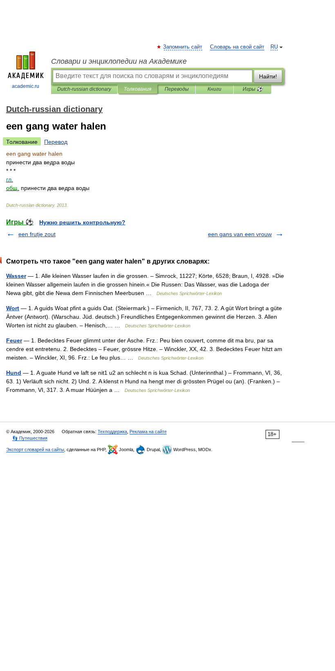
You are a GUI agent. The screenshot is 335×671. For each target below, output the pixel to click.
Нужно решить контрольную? (82, 222)
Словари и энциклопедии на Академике (119, 61)
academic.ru (25, 86)
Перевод (55, 142)
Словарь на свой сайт (237, 47)
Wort (12, 308)
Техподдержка (112, 431)
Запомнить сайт (183, 47)
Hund (13, 372)
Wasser (16, 276)
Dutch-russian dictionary (84, 89)
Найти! (268, 76)
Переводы (177, 89)
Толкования (137, 89)
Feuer (14, 340)
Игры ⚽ (253, 89)
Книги (214, 89)
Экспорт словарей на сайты (35, 449)
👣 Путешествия (29, 438)
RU (274, 47)
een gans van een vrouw (240, 234)
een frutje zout (37, 234)
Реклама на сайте (148, 431)
